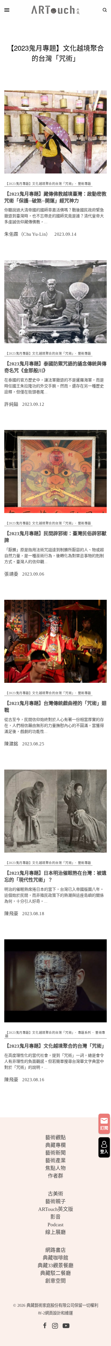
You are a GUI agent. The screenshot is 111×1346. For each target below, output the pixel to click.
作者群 (55, 1176)
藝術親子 (55, 1201)
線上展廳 (55, 1232)
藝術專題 (84, 183)
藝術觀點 (55, 1137)
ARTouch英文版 (55, 1209)
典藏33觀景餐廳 (55, 1265)
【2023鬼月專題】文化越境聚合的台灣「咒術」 (39, 183)
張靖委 (11, 574)
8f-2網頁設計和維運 (55, 1313)
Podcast (55, 1224)
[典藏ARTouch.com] (55, 10)
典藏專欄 (55, 1145)
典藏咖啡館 (55, 1258)
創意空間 (55, 1281)
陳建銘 (11, 743)
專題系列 (84, 1032)
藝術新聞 (55, 1153)
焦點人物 (55, 1168)
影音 (55, 1217)
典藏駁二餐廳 (55, 1273)
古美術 (55, 1194)
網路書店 (55, 1250)
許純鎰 (11, 404)
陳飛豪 (11, 913)
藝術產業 (55, 1160)
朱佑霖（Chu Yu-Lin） (27, 234)
